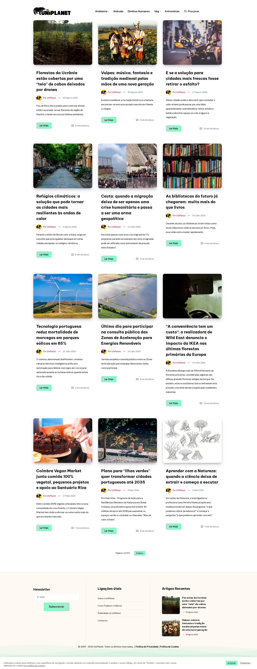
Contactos (103, 620)
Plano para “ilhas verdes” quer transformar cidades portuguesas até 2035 (126, 476)
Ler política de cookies (34, 665)
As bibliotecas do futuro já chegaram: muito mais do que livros (192, 202)
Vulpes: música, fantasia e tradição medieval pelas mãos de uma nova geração (127, 78)
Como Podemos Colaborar (110, 605)
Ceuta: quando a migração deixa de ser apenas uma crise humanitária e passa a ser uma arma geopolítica (127, 207)
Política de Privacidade (146, 646)
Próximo (139, 553)
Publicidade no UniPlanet (109, 613)
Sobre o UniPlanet (106, 598)
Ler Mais (46, 126)
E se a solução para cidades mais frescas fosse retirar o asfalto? (192, 78)
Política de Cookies (169, 646)
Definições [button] (245, 663)
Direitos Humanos (139, 11)
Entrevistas (172, 11)
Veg (156, 11)
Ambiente (101, 11)
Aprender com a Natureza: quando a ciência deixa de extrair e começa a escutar (192, 476)
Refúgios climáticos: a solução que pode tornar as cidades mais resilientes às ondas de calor (60, 207)
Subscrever (56, 606)
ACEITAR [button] (231, 663)
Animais (118, 11)
